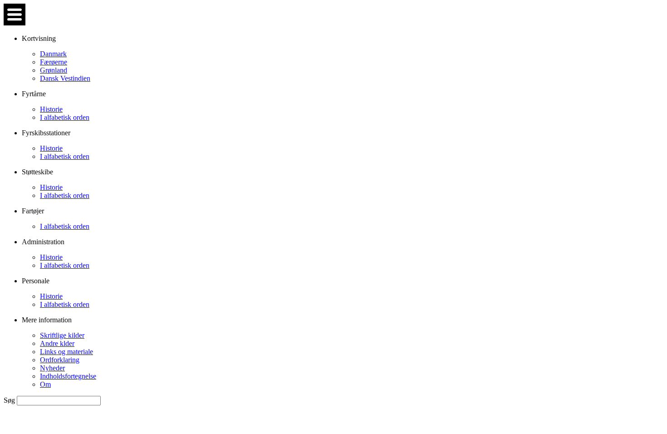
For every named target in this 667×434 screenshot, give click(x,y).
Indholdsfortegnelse (68, 376)
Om (45, 384)
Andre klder (57, 343)
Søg (10, 400)
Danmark (53, 54)
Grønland (53, 70)
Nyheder (52, 368)
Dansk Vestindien (65, 78)
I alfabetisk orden (64, 117)
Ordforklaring (59, 360)
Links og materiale (66, 351)
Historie (51, 109)
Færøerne (53, 62)
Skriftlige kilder (62, 335)
